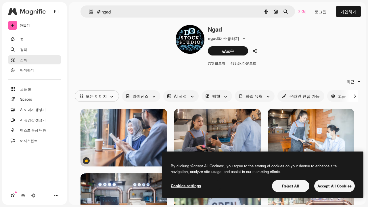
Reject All (290, 186)
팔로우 (228, 51)
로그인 (321, 11)
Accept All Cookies (334, 186)
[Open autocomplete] (89, 11)
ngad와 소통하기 (223, 38)
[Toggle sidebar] (56, 11)
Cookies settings (186, 185)
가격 (302, 11)
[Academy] (23, 195)
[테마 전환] (33, 195)
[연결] (12, 195)
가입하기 (348, 11)
